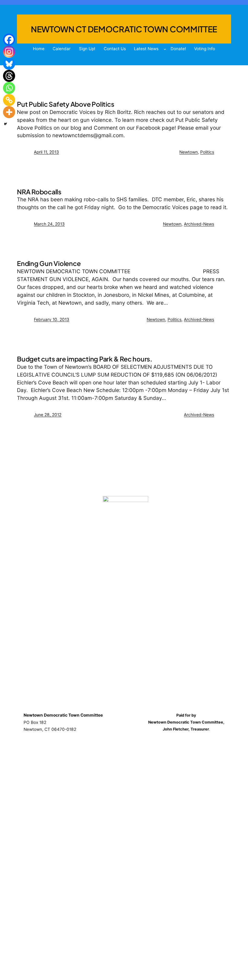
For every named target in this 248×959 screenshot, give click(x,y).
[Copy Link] (9, 100)
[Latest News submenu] (165, 49)
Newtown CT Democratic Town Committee (124, 29)
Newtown (188, 152)
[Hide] (5, 123)
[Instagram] (9, 52)
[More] (9, 112)
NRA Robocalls (39, 192)
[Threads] (9, 76)
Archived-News (199, 224)
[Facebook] (9, 40)
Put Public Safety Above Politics (65, 104)
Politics (207, 152)
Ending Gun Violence (49, 263)
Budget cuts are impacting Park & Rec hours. (84, 359)
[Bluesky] (9, 64)
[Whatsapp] (9, 88)
